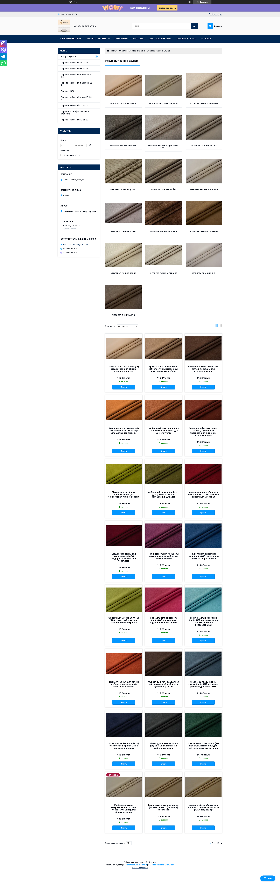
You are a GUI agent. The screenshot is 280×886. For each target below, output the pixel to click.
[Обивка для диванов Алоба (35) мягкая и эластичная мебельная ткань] (163, 725)
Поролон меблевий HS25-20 (74, 68)
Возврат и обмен (186, 39)
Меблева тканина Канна (123, 273)
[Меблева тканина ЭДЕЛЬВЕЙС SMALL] (163, 127)
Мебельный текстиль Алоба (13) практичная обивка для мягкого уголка (163, 430)
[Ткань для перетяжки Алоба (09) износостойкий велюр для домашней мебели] (123, 409)
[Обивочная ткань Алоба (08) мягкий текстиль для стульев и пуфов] (203, 348)
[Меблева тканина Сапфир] (163, 213)
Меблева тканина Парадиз (204, 231)
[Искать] (194, 26)
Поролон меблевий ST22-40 (74, 62)
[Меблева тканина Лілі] (204, 255)
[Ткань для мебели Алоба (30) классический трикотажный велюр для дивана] (123, 725)
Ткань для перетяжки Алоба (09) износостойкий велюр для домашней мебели (124, 430)
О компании (121, 39)
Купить (124, 387)
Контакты (138, 39)
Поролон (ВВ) (67, 91)
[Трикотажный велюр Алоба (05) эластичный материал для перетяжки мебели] (163, 348)
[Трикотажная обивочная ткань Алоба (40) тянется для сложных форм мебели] (203, 535)
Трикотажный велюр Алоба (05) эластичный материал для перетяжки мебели (163, 368)
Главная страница (70, 39)
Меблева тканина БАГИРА (204, 146)
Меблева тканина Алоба (123, 104)
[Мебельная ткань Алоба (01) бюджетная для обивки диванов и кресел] (123, 348)
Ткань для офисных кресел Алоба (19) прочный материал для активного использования (203, 431)
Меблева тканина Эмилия (163, 273)
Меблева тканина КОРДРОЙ (204, 104)
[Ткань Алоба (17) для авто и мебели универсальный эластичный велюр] (123, 663)
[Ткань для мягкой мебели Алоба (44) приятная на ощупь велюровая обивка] (163, 599)
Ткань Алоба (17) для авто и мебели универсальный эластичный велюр (124, 684)
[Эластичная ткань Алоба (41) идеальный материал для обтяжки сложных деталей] (203, 725)
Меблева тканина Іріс (123, 315)
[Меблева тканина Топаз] (123, 213)
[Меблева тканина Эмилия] (163, 255)
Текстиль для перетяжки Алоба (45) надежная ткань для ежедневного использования (203, 621)
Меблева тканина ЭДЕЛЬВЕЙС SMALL (163, 147)
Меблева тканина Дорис (123, 190)
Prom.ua (152, 862)
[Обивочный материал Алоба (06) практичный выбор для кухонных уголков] (163, 663)
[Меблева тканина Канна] (123, 255)
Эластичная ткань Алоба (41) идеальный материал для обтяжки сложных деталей (203, 745)
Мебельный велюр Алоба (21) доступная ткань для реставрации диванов (163, 494)
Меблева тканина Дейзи (163, 190)
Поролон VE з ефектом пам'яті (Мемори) (75, 112)
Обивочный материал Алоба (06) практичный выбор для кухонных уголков (163, 684)
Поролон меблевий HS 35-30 (74, 120)
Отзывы (206, 39)
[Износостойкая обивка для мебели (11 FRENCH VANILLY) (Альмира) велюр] (203, 786)
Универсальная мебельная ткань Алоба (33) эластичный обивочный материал (203, 494)
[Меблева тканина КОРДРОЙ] (204, 85)
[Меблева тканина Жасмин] (204, 171)
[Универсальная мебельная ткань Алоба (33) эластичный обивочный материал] (203, 473)
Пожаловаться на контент (136, 865)
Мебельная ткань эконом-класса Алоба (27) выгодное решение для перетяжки (203, 684)
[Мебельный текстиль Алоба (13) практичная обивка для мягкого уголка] (163, 409)
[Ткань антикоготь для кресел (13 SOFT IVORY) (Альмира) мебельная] (163, 786)
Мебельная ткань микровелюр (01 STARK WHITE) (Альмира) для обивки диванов (123, 808)
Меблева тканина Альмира (163, 104)
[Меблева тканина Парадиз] (204, 213)
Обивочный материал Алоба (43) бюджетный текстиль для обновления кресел (123, 620)
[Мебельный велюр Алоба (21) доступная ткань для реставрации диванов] (163, 473)
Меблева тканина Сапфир (163, 231)
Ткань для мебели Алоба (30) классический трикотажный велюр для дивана (123, 745)
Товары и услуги (96, 39)
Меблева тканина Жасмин (204, 190)
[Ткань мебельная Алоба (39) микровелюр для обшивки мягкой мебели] (163, 535)
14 (218, 843)
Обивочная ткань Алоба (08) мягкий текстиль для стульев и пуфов (203, 368)
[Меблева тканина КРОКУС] (123, 127)
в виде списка (221, 326)
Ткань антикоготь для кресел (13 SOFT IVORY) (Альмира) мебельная (163, 807)
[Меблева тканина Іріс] (123, 296)
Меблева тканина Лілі (204, 273)
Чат (270, 878)
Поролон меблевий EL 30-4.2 (74, 105)
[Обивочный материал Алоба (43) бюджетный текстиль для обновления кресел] (123, 599)
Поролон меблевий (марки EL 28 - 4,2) (77, 98)
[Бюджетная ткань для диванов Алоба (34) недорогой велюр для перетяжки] (123, 535)
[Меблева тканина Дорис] (123, 171)
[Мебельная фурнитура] (64, 31)
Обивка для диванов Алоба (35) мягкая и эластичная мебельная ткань (163, 745)
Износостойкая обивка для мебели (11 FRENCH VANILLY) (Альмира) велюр (203, 807)
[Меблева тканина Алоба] (123, 85)
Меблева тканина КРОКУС (123, 146)
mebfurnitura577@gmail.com (75, 244)
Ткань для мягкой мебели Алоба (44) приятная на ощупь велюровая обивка (163, 620)
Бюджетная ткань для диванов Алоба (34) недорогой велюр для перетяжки (124, 557)
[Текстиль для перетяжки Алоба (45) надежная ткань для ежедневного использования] (203, 599)
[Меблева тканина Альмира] (163, 85)
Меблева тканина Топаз (123, 231)
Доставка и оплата (160, 39)
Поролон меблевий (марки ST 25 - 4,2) (77, 75)
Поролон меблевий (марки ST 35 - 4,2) (77, 84)
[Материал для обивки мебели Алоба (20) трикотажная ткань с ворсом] (123, 473)
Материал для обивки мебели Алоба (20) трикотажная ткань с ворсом (123, 494)
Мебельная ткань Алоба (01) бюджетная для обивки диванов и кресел (124, 368)
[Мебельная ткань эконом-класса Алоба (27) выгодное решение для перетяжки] (203, 663)
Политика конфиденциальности (161, 865)
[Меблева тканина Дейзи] (163, 171)
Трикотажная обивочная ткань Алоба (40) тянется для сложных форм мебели (203, 556)
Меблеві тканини (137, 51)
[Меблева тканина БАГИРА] (204, 127)
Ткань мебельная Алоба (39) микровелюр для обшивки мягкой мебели (163, 556)
